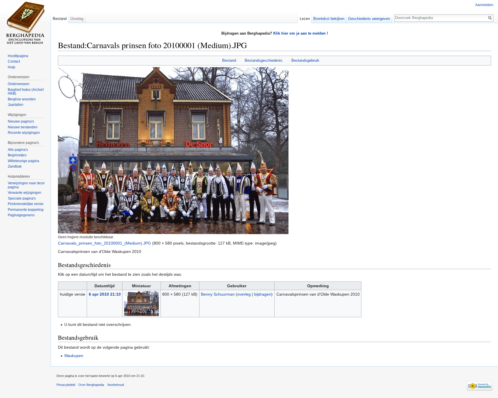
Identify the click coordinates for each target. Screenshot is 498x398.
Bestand (229, 60)
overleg (244, 294)
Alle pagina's (18, 150)
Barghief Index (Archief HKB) (26, 92)
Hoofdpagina (18, 56)
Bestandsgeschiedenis (263, 60)
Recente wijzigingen (24, 133)
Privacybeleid (65, 384)
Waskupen (73, 355)
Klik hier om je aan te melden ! (300, 33)
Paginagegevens (21, 215)
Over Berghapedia (91, 384)
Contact (14, 61)
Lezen (305, 18)
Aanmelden (484, 5)
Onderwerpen (18, 84)
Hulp (11, 67)
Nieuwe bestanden (22, 127)
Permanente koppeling (26, 210)
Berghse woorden (22, 99)
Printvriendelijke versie (26, 204)
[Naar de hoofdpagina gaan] (25, 23)
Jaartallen (15, 105)
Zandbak (15, 166)
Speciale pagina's (22, 198)
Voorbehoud (115, 384)
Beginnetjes (17, 155)
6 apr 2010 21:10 (105, 294)
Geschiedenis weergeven (369, 18)
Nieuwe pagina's (21, 121)
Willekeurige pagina (23, 161)
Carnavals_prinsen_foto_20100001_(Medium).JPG (104, 243)
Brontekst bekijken (328, 18)
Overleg (76, 18)
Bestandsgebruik (305, 60)
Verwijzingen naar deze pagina (26, 185)
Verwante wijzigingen (24, 193)
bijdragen (262, 294)
